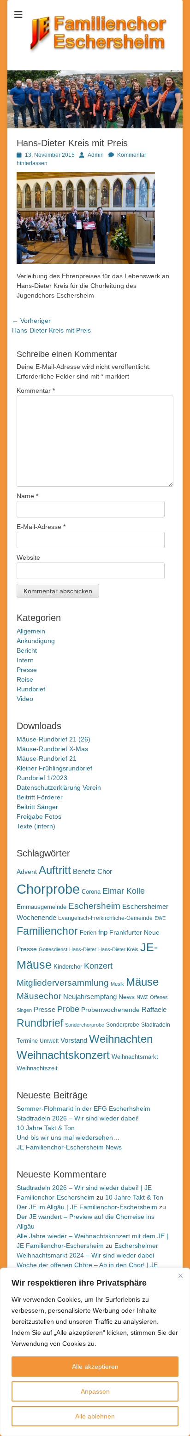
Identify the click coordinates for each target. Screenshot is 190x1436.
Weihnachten (121, 1039)
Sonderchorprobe (84, 1025)
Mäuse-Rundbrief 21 (47, 758)
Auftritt (55, 870)
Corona (91, 891)
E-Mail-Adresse (41, 526)
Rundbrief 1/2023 (42, 777)
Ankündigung (36, 640)
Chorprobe (48, 888)
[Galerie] (95, 126)
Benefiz (84, 871)
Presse (27, 669)
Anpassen (95, 1391)
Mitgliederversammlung (63, 983)
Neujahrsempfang (90, 996)
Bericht (27, 650)
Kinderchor (67, 967)
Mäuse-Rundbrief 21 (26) (53, 739)
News (127, 996)
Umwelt (49, 1041)
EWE (160, 918)
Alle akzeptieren (95, 1366)
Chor (104, 871)
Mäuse (142, 982)
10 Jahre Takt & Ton (46, 1128)
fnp (102, 932)
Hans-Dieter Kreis (118, 949)
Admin (96, 155)
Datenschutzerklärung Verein (59, 787)
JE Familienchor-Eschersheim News (69, 1147)
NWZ (142, 997)
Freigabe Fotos (39, 816)
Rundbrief (31, 689)
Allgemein (31, 631)
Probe (68, 1009)
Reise (25, 679)
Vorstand (73, 1040)
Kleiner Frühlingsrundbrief (54, 768)
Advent (27, 871)
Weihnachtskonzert (63, 1055)
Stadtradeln (155, 1025)
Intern (25, 660)
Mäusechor (39, 996)
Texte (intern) (36, 826)
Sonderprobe (122, 1025)
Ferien (88, 932)
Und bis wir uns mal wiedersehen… (68, 1137)
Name (27, 496)
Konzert (98, 966)
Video (25, 698)
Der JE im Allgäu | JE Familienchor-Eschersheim (87, 1207)
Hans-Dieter (82, 949)
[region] (95, 1352)
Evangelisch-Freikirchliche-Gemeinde (105, 918)
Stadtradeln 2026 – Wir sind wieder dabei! (78, 1118)
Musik (117, 984)
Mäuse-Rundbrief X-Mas (52, 748)
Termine (27, 1040)
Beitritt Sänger (37, 806)
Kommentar (36, 390)
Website (28, 557)
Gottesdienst (53, 949)
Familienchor (47, 931)
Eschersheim (94, 906)
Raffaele (154, 1009)
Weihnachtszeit (37, 1068)
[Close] (180, 1275)
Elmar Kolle (123, 891)
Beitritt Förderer (40, 797)
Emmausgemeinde (41, 906)
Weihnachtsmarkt (135, 1056)
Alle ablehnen (95, 1416)
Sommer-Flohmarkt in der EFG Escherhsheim (83, 1108)
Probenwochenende (110, 1009)
